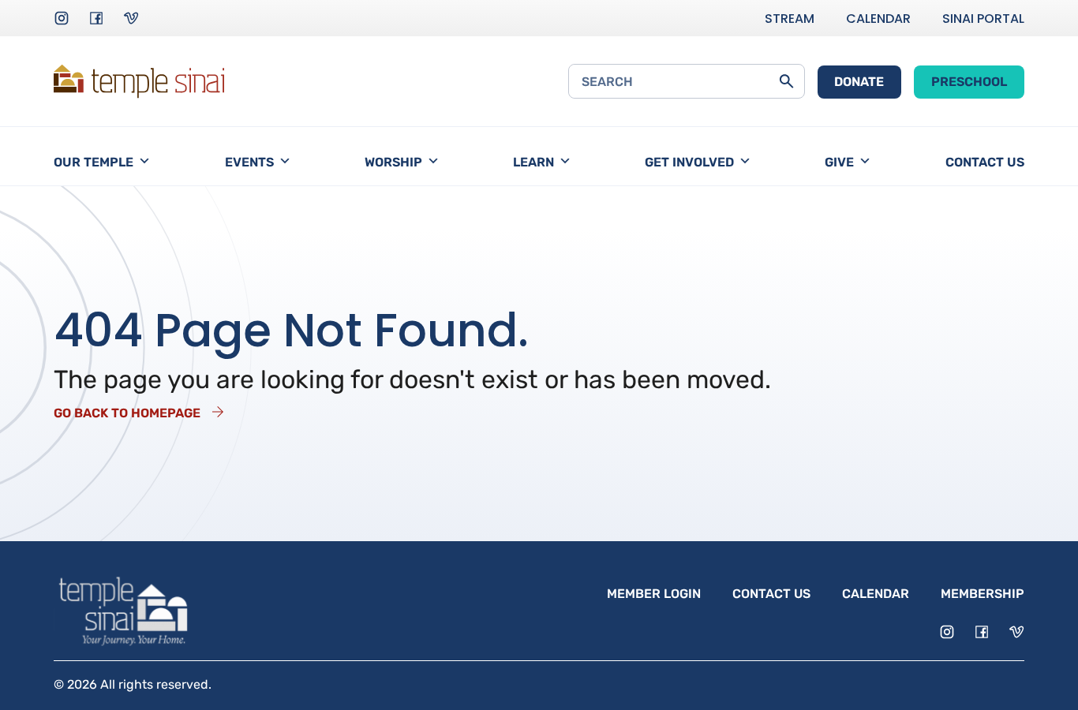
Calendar (878, 18)
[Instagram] (61, 18)
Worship (393, 162)
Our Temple (93, 162)
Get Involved (689, 162)
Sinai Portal (983, 18)
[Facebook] (96, 18)
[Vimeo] (131, 18)
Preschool (969, 81)
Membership (982, 593)
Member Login (654, 593)
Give (839, 162)
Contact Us (984, 162)
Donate (859, 81)
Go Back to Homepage (127, 412)
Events (249, 162)
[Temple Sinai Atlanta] (139, 81)
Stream (789, 18)
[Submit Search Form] (786, 81)
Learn (533, 162)
